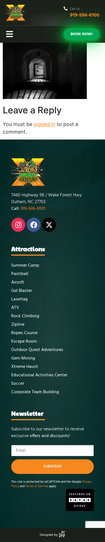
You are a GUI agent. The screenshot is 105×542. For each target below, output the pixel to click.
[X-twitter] (49, 225)
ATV (15, 307)
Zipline (17, 324)
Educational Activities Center (39, 375)
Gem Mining (23, 358)
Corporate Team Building (35, 392)
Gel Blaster (21, 290)
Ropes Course (24, 333)
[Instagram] (18, 225)
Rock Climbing (25, 316)
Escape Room (24, 341)
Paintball (19, 274)
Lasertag (19, 299)
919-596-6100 (84, 15)
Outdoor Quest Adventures (37, 350)
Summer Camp (25, 265)
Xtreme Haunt (24, 366)
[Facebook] (34, 225)
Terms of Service (36, 486)
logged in (44, 124)
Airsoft (17, 282)
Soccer (17, 383)
